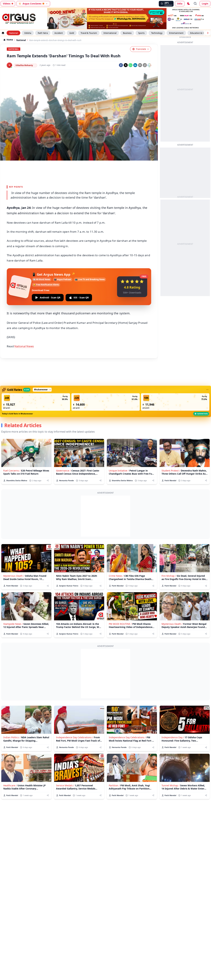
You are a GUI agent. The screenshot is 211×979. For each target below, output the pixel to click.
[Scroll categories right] (208, 33)
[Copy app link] (145, 65)
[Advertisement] (105, 516)
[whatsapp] (130, 65)
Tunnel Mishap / (171, 785)
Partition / (114, 785)
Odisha (27, 32)
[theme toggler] (188, 3)
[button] (36, 402)
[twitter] (126, 65)
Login (205, 3)
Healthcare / (10, 785)
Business (127, 32)
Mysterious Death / (13, 575)
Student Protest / (171, 470)
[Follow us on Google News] (149, 65)
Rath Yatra (43, 32)
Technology (157, 32)
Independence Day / (173, 737)
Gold (71, 32)
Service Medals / (65, 785)
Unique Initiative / (119, 470)
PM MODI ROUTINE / (120, 623)
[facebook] (121, 65)
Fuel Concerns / (11, 470)
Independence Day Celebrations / (74, 737)
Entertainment (176, 32)
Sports (141, 32)
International (110, 32)
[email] (140, 65)
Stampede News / (13, 623)
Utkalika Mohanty (24, 65)
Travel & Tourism (89, 32)
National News (24, 346)
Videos (6, 3)
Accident (58, 32)
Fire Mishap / (169, 575)
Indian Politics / (11, 737)
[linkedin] (135, 65)
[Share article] (47, 480)
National (13, 32)
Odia (179, 3)
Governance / (63, 470)
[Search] (195, 4)
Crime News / (116, 575)
